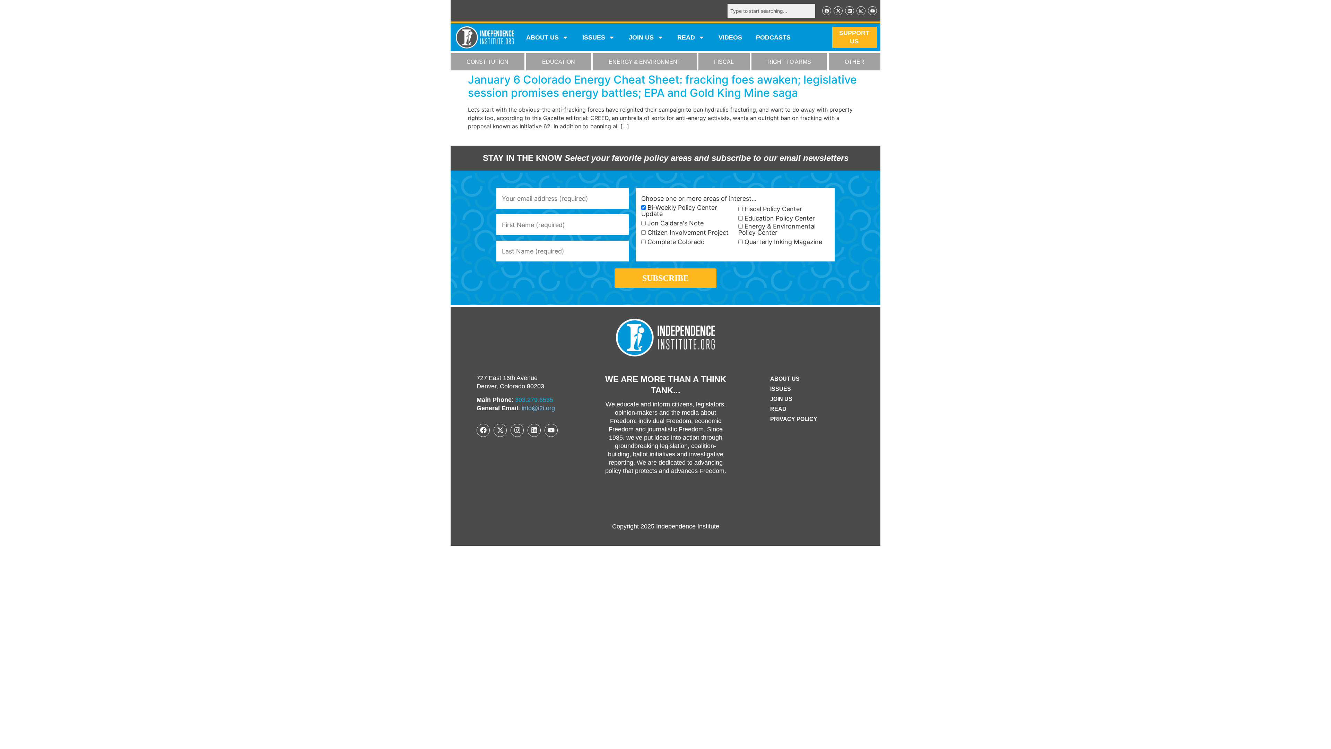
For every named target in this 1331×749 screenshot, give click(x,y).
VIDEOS (730, 37)
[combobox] (771, 11)
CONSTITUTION (487, 62)
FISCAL (724, 62)
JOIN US (641, 37)
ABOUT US (542, 37)
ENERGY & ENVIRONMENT (645, 62)
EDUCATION (558, 62)
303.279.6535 (534, 399)
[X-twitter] (838, 10)
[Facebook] (826, 10)
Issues (593, 37)
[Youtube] (872, 10)
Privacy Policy (793, 419)
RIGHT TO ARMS (789, 62)
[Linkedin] (849, 10)
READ (686, 37)
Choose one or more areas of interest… (699, 199)
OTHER (854, 62)
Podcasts (773, 37)
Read (778, 409)
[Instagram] (860, 10)
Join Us (781, 399)
